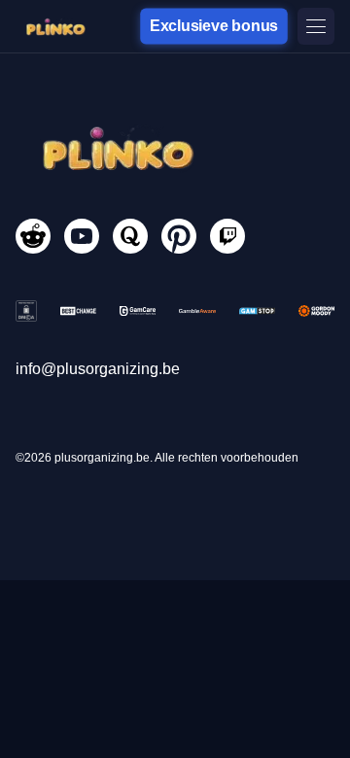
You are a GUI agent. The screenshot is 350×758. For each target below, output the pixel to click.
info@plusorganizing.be (98, 369)
